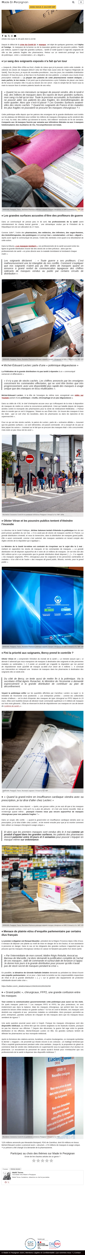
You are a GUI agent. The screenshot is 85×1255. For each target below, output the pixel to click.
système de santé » (12, 706)
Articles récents (15, 1169)
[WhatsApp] (12, 36)
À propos (5, 1169)
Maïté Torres (17, 1173)
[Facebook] (3, 36)
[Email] (15, 36)
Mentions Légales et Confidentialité (39, 1253)
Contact (77, 1253)
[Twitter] (9, 36)
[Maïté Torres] (7, 1179)
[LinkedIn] (6, 36)
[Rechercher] (73, 2)
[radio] (34, 1161)
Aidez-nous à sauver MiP (42, 7)
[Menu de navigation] (81, 2)
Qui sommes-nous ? (64, 1253)
